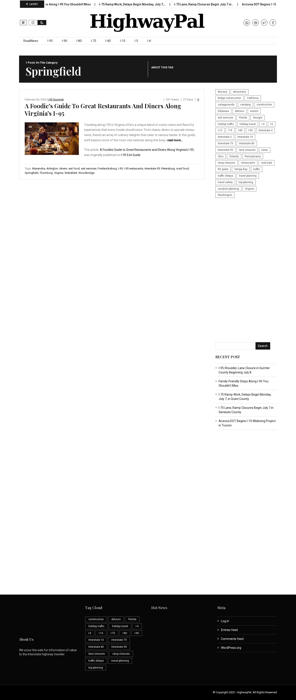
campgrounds (226, 104)
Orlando (234, 156)
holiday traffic (226, 124)
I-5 (136, 41)
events (254, 111)
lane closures (247, 149)
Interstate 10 (245, 136)
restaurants (248, 162)
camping (245, 104)
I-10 (122, 41)
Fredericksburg (107, 168)
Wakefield (71, 172)
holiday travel (248, 124)
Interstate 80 (246, 143)
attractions (239, 91)
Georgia (257, 117)
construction (264, 104)
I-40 (108, 41)
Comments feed (232, 639)
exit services (88, 168)
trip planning (246, 182)
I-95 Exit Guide (130, 155)
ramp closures (226, 162)
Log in (225, 621)
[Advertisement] (246, 270)
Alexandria (38, 168)
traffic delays (225, 175)
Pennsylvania (253, 156)
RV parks (223, 169)
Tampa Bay (240, 169)
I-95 (50, 41)
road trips (266, 162)
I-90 (64, 41)
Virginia (58, 172)
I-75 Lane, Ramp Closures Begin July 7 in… (196, 4)
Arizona (222, 91)
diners (63, 168)
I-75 (93, 41)
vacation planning (228, 188)
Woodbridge (86, 172)
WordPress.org (231, 647)
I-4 (149, 41)
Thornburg (46, 172)
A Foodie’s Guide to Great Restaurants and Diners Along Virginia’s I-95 (103, 109)
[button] (23, 22)
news (264, 149)
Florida (243, 117)
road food (182, 168)
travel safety (225, 182)
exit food (74, 168)
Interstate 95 (152, 168)
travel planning (248, 175)
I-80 (79, 41)
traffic (256, 169)
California (253, 98)
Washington (225, 195)
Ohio (220, 156)
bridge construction (229, 98)
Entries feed (229, 630)
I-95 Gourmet (56, 99)
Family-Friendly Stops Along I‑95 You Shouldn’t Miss (46, 4)
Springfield (31, 172)
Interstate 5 (225, 136)
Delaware (223, 111)
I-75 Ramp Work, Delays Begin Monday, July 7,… (125, 4)
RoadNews (30, 41)
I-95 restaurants (133, 168)
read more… (175, 140)
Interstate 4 (265, 130)
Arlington (52, 168)
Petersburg (168, 168)
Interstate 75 (225, 143)
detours (239, 111)
